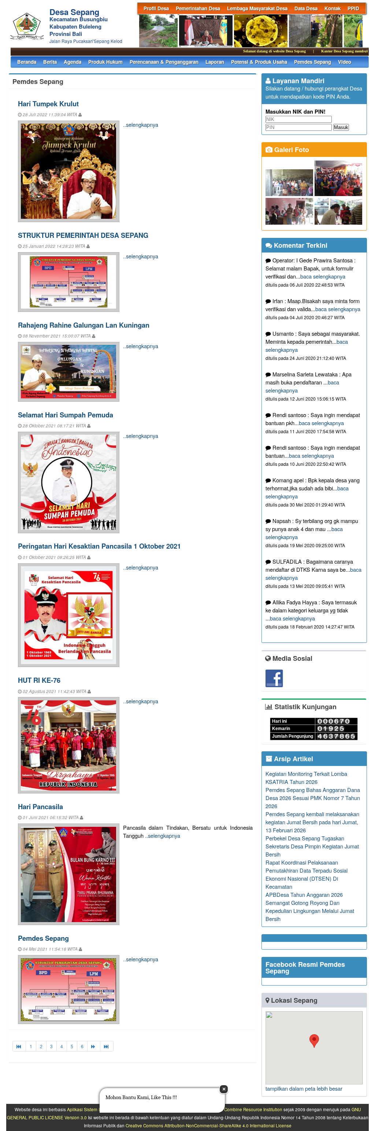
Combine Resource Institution (253, 1109)
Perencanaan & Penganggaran (164, 61)
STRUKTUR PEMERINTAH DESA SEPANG (83, 235)
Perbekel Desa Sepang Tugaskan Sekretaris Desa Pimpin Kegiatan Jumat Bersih (312, 846)
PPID (353, 8)
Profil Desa (156, 8)
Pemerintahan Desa (198, 8)
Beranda (26, 61)
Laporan (214, 61)
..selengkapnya (140, 124)
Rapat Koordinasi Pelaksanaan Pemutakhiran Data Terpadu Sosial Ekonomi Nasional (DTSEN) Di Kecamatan (307, 874)
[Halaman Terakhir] (107, 1046)
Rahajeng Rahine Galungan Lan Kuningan (83, 325)
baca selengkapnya (322, 276)
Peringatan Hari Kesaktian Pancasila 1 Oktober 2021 (99, 546)
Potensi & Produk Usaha (259, 61)
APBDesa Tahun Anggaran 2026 (304, 894)
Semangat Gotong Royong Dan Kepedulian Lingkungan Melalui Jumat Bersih (310, 910)
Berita (50, 61)
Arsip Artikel (292, 758)
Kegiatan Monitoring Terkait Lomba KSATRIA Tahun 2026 (306, 777)
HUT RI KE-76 (39, 680)
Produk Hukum (105, 61)
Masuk (341, 127)
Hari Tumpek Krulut (48, 103)
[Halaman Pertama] (19, 1046)
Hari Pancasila (40, 806)
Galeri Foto (290, 149)
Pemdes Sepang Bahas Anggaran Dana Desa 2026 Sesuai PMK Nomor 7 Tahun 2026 (313, 798)
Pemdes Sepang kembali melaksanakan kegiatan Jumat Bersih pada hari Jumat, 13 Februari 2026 (312, 822)
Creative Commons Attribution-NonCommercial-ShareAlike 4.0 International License (209, 1125)
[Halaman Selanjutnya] (93, 1046)
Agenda (72, 61)
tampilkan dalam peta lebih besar (304, 1088)
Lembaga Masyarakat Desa (257, 8)
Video (344, 61)
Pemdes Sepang (312, 61)
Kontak (332, 8)
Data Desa (306, 8)
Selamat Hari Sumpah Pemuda (65, 415)
